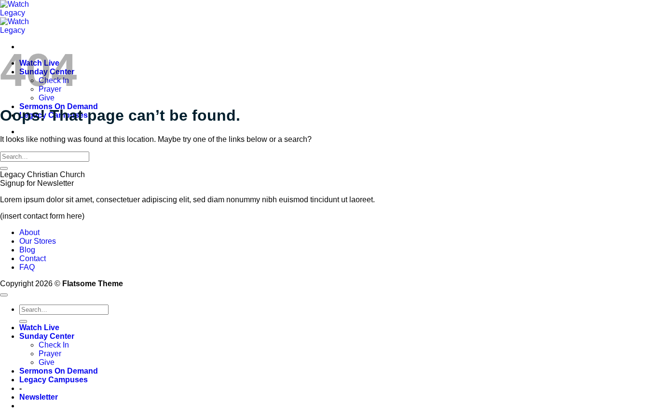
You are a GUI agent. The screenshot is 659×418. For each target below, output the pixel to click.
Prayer (50, 353)
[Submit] (4, 168)
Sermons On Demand (58, 371)
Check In (54, 345)
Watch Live (39, 327)
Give (47, 98)
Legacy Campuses (53, 380)
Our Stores (37, 241)
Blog (27, 250)
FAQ (27, 267)
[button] (38, 397)
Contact (32, 258)
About (29, 232)
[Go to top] (4, 294)
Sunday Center (46, 336)
